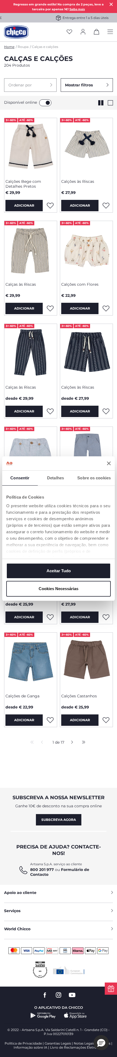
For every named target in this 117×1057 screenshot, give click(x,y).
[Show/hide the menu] (110, 32)
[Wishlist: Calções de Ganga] (50, 720)
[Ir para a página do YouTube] (72, 995)
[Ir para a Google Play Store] (43, 1015)
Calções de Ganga (22, 696)
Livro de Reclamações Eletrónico (77, 1047)
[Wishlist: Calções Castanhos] (106, 720)
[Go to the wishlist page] (69, 32)
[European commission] (68, 970)
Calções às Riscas (77, 181)
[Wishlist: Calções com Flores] (106, 308)
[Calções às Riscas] (86, 146)
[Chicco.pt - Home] (16, 32)
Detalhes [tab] (55, 478)
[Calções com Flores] (86, 249)
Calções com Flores (79, 284)
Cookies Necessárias (58, 588)
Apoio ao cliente (20, 892)
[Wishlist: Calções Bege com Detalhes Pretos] (50, 205)
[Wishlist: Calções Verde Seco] (50, 617)
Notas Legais (84, 1043)
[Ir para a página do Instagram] (58, 995)
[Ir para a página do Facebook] (45, 995)
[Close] (111, 4)
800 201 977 (42, 869)
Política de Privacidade (23, 1043)
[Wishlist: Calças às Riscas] (50, 308)
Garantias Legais (58, 1043)
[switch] (45, 102)
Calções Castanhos (79, 696)
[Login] (83, 32)
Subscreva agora (58, 820)
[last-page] (82, 742)
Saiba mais (77, 9)
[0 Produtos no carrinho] (96, 32)
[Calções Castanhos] (86, 661)
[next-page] (70, 742)
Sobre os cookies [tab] (94, 478)
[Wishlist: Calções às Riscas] (106, 205)
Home (9, 47)
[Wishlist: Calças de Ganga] (106, 617)
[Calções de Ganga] (30, 661)
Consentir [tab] (19, 478)
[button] (30, 85)
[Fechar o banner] (109, 463)
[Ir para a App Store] (75, 1015)
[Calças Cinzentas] (86, 455)
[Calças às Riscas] (30, 249)
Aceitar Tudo (59, 570)
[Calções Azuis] (30, 455)
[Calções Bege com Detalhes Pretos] (30, 146)
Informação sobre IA (30, 1047)
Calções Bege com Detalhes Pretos (23, 184)
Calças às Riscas (20, 284)
